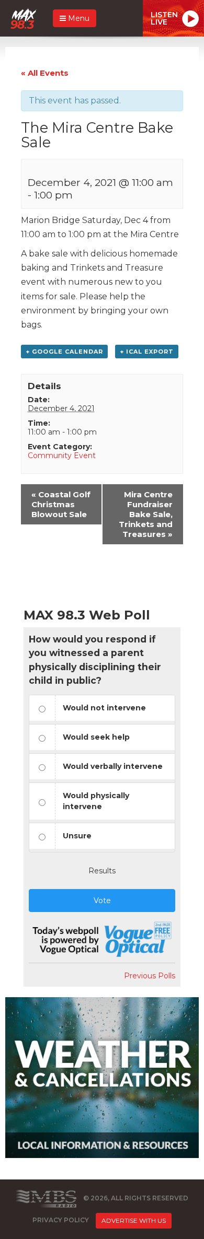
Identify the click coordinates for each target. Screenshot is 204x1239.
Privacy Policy (60, 1220)
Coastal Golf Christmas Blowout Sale (60, 504)
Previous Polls (149, 975)
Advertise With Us (133, 1220)
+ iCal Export (147, 351)
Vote (102, 900)
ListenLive (164, 18)
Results (102, 870)
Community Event (62, 455)
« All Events (45, 73)
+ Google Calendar (64, 351)
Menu (77, 18)
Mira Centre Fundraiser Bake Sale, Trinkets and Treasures (146, 514)
